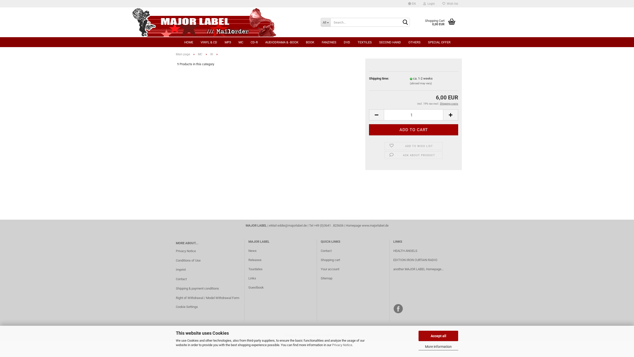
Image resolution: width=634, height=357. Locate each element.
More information (438, 347)
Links (252, 278)
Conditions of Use (188, 260)
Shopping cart (330, 260)
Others (414, 42)
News (252, 251)
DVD (347, 42)
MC (240, 42)
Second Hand (390, 42)
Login (430, 3)
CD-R (254, 42)
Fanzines (329, 42)
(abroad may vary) (421, 83)
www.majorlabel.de (375, 225)
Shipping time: (379, 78)
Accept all (438, 336)
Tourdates (255, 269)
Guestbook (256, 287)
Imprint (181, 269)
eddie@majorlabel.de (292, 225)
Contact (181, 279)
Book (310, 42)
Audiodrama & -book (281, 42)
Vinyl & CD (209, 42)
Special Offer (439, 42)
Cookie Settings (187, 307)
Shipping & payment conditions (197, 288)
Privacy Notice (342, 345)
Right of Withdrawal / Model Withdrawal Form (207, 298)
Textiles (365, 42)
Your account (330, 269)
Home (188, 42)
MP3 (228, 42)
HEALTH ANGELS (405, 251)
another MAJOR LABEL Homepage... (418, 269)
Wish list (451, 3)
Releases (255, 260)
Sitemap (326, 278)
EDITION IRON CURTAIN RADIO (415, 260)
